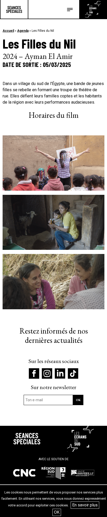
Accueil (8, 31)
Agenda (23, 31)
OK (56, 512)
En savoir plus (85, 505)
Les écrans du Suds (92, 9)
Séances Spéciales (14, 9)
